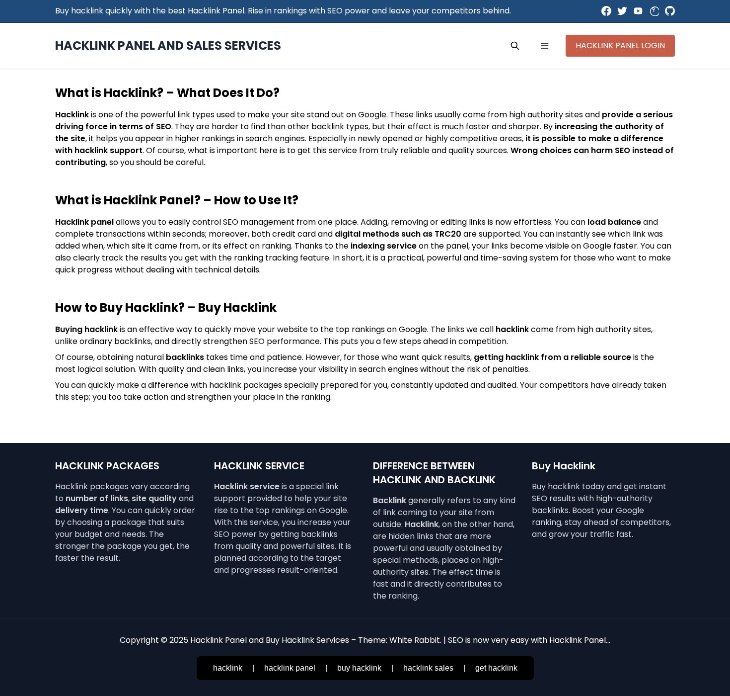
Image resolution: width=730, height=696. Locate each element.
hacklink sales (428, 668)
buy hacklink (359, 668)
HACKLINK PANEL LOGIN (620, 45)
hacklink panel (289, 668)
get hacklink (496, 668)
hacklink (227, 668)
